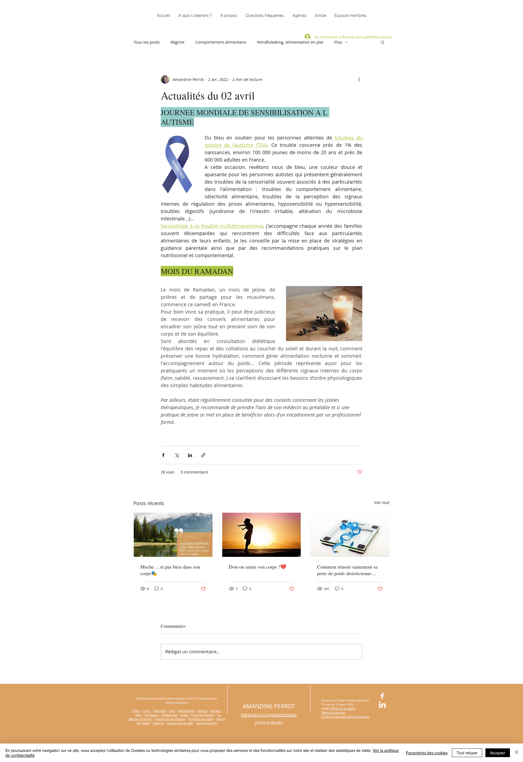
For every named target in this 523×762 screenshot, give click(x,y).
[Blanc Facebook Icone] (382, 696)
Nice (138, 715)
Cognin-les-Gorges (180, 723)
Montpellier (186, 711)
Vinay (184, 715)
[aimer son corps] (261, 535)
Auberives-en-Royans (171, 719)
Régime (177, 42)
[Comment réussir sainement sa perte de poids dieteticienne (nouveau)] (350, 535)
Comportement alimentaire (220, 42)
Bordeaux (152, 715)
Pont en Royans (270, 722)
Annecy (216, 711)
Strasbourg (170, 715)
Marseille (159, 711)
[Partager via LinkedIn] (190, 455)
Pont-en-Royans (202, 715)
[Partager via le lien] (203, 455)
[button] (350, 15)
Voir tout (382, 502)
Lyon (147, 711)
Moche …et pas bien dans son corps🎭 (170, 569)
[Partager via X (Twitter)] (176, 455)
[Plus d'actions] (359, 79)
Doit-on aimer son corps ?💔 (257, 566)
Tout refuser (467, 752)
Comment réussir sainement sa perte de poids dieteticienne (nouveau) (347, 569)
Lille (172, 711)
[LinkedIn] (382, 705)
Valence (159, 723)
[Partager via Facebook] (163, 455)
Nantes (202, 711)
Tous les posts (146, 42)
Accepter (497, 752)
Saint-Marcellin (206, 723)
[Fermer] (516, 753)
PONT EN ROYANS (342, 708)
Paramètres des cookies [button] (427, 752)
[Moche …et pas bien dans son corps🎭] (173, 535)
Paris (136, 711)
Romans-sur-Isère (201, 719)
